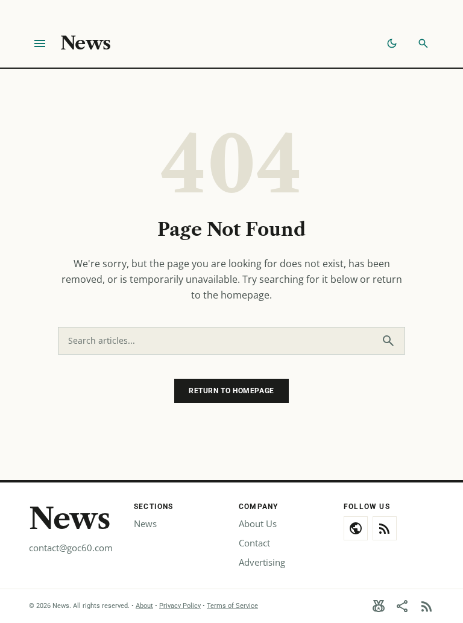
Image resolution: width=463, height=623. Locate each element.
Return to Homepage (231, 391)
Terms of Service (232, 606)
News (85, 43)
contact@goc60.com (71, 548)
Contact (254, 543)
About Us (258, 523)
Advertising (262, 562)
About (144, 606)
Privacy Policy (180, 606)
